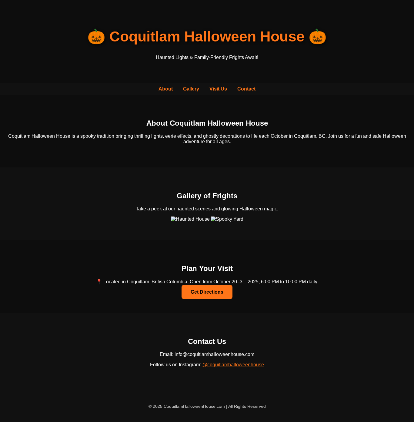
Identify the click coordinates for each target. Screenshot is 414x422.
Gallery (191, 88)
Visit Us (218, 88)
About (166, 88)
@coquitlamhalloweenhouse (233, 364)
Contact (246, 88)
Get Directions (207, 292)
